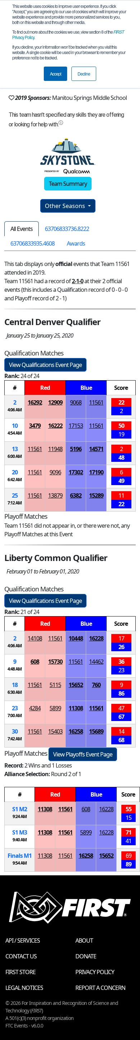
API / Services (22, 940)
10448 (76, 638)
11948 (55, 449)
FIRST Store (20, 972)
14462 (96, 662)
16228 (96, 638)
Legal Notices (24, 988)
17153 (76, 426)
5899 (55, 708)
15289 (96, 495)
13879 (55, 495)
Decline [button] (84, 74)
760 (96, 685)
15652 (76, 685)
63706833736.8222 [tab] (67, 229)
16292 (35, 402)
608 (35, 662)
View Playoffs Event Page (82, 754)
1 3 (19, 832)
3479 (35, 426)
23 (15, 708)
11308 (76, 708)
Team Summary (68, 184)
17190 (96, 472)
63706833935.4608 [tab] (32, 243)
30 (15, 731)
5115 (55, 685)
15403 (55, 731)
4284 (35, 708)
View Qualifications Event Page (45, 365)
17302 (76, 472)
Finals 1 (20, 856)
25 (15, 495)
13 (15, 449)
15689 (96, 731)
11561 (96, 402)
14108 (35, 638)
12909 (55, 402)
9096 (55, 472)
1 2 (19, 809)
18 (15, 685)
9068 (75, 402)
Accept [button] (55, 74)
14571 (96, 449)
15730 (55, 662)
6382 (75, 495)
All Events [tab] (21, 229)
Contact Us (21, 956)
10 (15, 426)
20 (15, 472)
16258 (76, 731)
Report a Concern (100, 988)
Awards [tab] (76, 243)
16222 (55, 426)
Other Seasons (66, 206)
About (84, 940)
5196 (75, 449)
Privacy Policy (94, 972)
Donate (85, 956)
